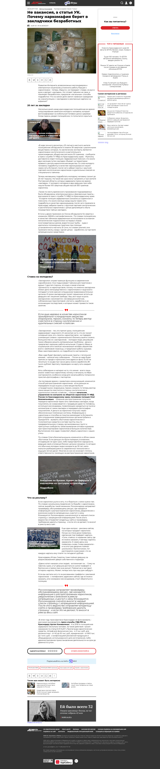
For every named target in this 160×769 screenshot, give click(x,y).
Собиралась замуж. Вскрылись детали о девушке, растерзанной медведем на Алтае (118, 119)
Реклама (76, 729)
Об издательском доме (51, 729)
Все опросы (115, 33)
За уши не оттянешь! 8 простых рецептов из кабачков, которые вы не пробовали (120, 112)
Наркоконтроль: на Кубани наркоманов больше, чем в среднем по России (46, 685)
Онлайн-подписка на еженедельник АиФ (112, 729)
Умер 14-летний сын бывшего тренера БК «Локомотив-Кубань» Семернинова (115, 85)
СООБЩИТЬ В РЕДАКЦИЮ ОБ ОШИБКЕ (108, 731)
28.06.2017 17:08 (32, 9)
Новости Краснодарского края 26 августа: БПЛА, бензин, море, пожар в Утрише (115, 50)
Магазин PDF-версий (88, 729)
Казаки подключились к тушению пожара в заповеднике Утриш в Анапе (115, 76)
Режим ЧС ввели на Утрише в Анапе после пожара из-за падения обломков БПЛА (115, 67)
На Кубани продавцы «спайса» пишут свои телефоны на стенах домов (82, 685)
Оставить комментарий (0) (80, 651)
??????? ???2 (103, 143)
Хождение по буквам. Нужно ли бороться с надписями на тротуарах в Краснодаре (65, 482)
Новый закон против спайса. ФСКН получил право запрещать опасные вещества (48, 692)
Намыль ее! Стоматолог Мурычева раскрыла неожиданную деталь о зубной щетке (119, 98)
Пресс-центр (66, 729)
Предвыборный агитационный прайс (80, 731)
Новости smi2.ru (34, 722)
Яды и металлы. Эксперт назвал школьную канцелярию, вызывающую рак (118, 127)
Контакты (61, 731)
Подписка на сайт (49, 731)
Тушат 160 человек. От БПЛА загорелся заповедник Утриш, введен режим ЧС (115, 58)
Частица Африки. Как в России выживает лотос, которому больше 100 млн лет (119, 134)
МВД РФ (30, 75)
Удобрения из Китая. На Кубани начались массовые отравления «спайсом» (64, 261)
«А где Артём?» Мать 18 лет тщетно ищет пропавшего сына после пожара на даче (119, 105)
